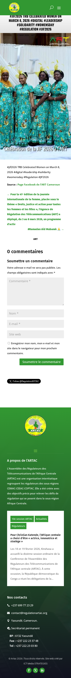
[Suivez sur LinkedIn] (42, 670)
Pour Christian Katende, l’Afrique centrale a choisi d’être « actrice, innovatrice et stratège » (35, 538)
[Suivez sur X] (35, 670)
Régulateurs (18, 526)
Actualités (41, 518)
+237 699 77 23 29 (22, 605)
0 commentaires (45, 35)
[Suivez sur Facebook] (29, 670)
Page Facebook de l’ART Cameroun (39, 184)
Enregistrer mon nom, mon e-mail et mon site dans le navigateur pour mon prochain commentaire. (33, 348)
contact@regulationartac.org (29, 613)
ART (33, 35)
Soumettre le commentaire (41, 362)
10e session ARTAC (22, 518)
